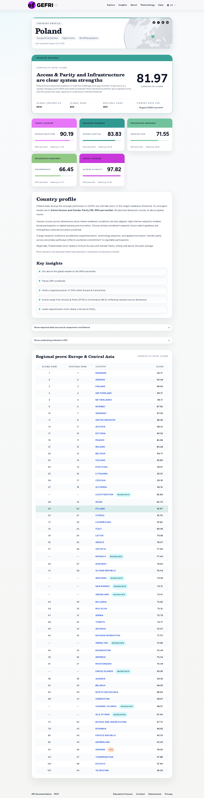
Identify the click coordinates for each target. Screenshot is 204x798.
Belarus (100, 685)
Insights (123, 5)
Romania (100, 728)
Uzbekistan (102, 699)
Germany (101, 413)
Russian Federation (107, 635)
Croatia (100, 549)
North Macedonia (106, 692)
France (100, 440)
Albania (100, 679)
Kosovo (100, 764)
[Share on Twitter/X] (158, 22)
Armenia (100, 657)
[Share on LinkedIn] (163, 22)
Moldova (101, 608)
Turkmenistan (104, 757)
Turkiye (100, 622)
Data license (154, 794)
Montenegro (103, 664)
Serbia (99, 615)
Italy (98, 529)
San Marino (110, 586)
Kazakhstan (103, 650)
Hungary (101, 564)
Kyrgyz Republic (105, 735)
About (134, 5)
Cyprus (100, 515)
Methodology (148, 5)
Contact (140, 794)
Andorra (109, 578)
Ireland (100, 447)
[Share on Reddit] (167, 22)
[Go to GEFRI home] (32, 5)
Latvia (99, 535)
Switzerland (103, 393)
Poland (100, 508)
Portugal (101, 467)
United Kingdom (105, 420)
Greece (99, 542)
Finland (100, 386)
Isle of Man (110, 714)
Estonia (100, 433)
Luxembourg (103, 522)
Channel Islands (114, 706)
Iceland (100, 460)
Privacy (168, 794)
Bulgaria (101, 602)
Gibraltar (109, 643)
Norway (100, 406)
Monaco (108, 556)
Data (160, 5)
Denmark (100, 373)
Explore (111, 5)
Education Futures (122, 794)
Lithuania (101, 473)
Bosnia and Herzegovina (111, 722)
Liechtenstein (112, 494)
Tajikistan (102, 770)
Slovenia (101, 487)
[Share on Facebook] (154, 22)
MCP (56, 794)
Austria (100, 426)
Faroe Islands (112, 671)
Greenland (110, 594)
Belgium (100, 453)
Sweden (100, 379)
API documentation (42, 794)
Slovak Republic (105, 570)
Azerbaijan (102, 742)
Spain (98, 502)
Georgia (100, 629)
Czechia (100, 480)
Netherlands (103, 400)
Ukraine (104, 749)
